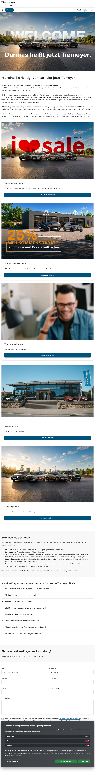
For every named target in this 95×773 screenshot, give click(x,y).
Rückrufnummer (55, 688)
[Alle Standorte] (47, 393)
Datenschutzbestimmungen (69, 719)
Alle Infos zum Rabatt (47, 275)
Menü (11, 10)
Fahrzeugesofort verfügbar (82, 9)
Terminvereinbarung (47, 355)
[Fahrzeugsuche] (47, 474)
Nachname (53, 678)
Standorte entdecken (47, 438)
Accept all (84, 761)
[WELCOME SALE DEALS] (47, 150)
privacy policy (18, 755)
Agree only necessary (66, 761)
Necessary (10, 736)
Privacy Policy (12, 761)
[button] (23, 672)
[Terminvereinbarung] (47, 311)
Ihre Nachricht (7, 698)
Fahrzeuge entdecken (47, 518)
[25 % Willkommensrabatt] (47, 231)
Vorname (5, 678)
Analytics (10, 745)
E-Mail (4, 688)
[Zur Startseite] (2, 10)
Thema (3, 668)
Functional (10, 741)
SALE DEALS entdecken (47, 195)
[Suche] (92, 10)
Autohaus (53, 668)
